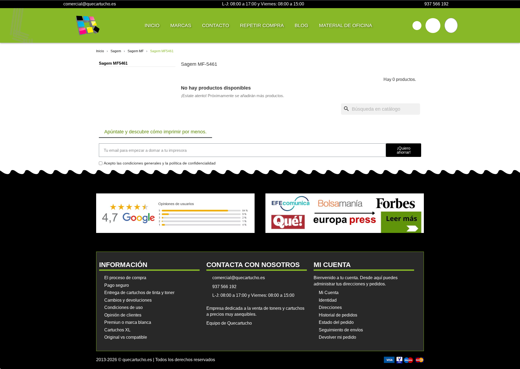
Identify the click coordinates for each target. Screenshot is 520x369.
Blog (301, 25)
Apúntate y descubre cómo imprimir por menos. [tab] (155, 131)
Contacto (215, 25)
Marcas (180, 25)
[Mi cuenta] (432, 25)
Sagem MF (136, 51)
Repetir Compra (262, 25)
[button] (416, 25)
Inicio (152, 25)
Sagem (115, 51)
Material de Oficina (345, 25)
